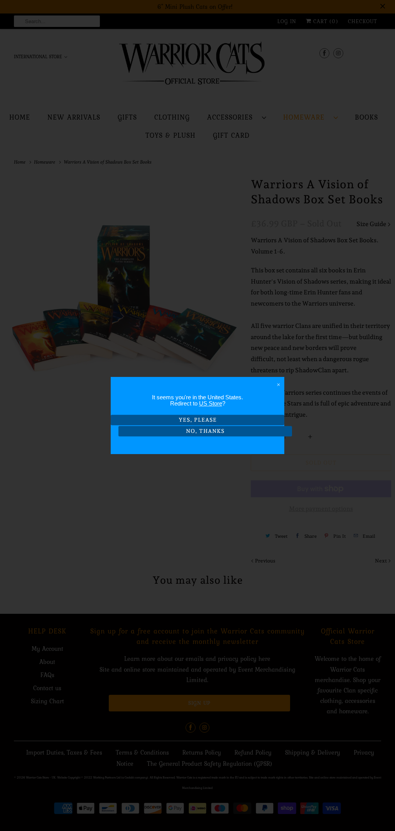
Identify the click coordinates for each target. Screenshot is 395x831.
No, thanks (205, 431)
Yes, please (198, 420)
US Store (210, 403)
